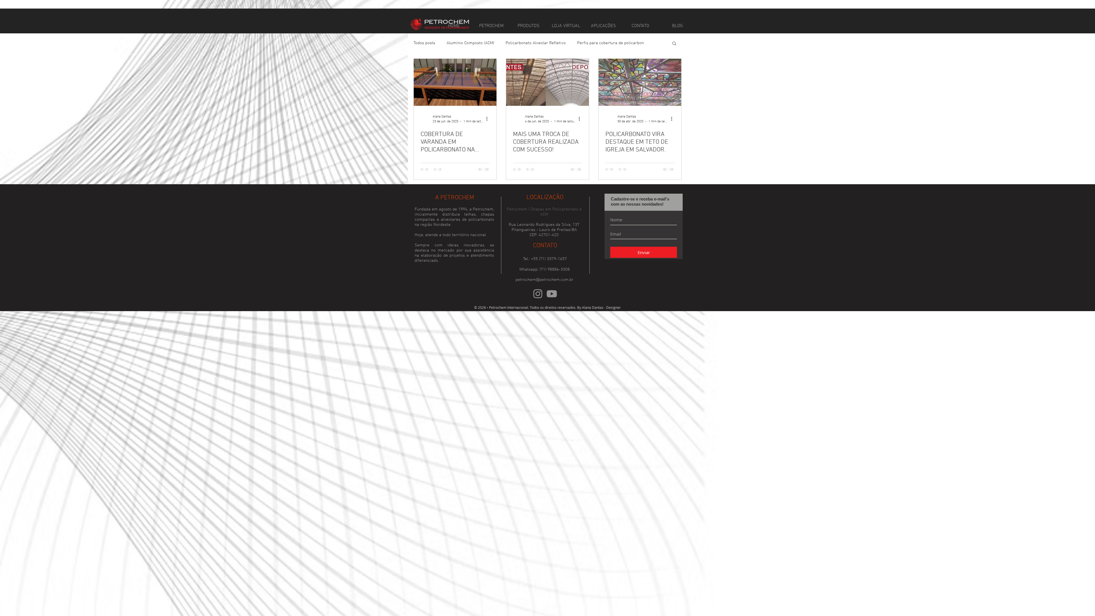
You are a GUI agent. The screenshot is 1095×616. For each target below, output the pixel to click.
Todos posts (424, 43)
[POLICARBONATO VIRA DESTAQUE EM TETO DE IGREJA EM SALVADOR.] (640, 82)
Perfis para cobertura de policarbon (610, 43)
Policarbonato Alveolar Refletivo (536, 43)
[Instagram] (538, 307)
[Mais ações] (488, 118)
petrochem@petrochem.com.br (544, 292)
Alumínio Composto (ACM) (470, 43)
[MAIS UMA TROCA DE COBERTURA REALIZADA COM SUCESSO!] (547, 82)
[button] (674, 44)
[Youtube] (552, 307)
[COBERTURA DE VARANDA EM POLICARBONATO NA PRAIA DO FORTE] (455, 82)
